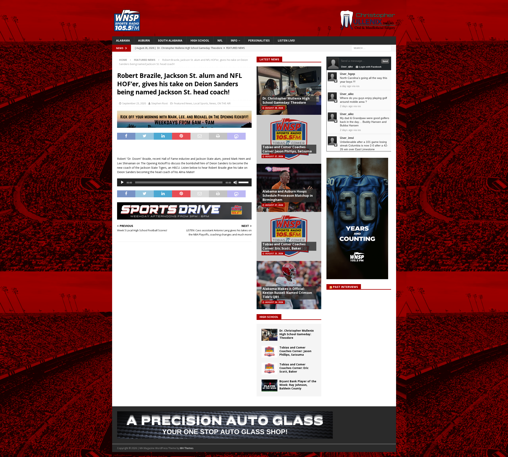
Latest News (269, 59)
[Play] (122, 182)
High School (199, 40)
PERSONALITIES (259, 40)
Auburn (144, 40)
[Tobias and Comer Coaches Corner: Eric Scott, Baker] (269, 369)
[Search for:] (371, 48)
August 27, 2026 (274, 156)
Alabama (123, 40)
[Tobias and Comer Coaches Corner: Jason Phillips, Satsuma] (269, 352)
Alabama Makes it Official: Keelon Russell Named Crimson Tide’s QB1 (287, 293)
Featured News (183, 103)
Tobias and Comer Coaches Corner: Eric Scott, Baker (284, 246)
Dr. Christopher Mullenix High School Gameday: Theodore (286, 100)
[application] (184, 182)
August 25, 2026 (274, 253)
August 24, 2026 (274, 302)
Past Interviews (345, 287)
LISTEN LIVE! (286, 40)
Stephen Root (159, 103)
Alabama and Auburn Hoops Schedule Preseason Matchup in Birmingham (288, 195)
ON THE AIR (224, 103)
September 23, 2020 (134, 103)
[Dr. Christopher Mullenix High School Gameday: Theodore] (269, 335)
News (212, 103)
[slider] (244, 182)
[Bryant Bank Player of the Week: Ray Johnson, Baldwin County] (269, 385)
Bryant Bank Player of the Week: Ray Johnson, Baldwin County (297, 384)
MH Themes (186, 448)
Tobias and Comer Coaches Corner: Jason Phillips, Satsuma (287, 149)
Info (234, 40)
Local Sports (200, 103)
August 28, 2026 (274, 108)
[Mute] (235, 182)
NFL (220, 40)
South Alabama (170, 40)
